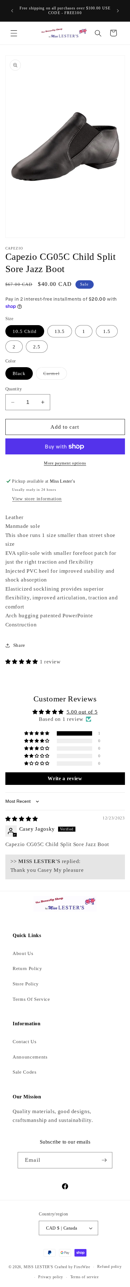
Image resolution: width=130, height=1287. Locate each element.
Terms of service (84, 1277)
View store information (37, 498)
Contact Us (25, 1041)
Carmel (55, 374)
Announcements (30, 1056)
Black (19, 373)
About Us (23, 953)
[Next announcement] (118, 11)
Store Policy (26, 983)
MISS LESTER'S (39, 1267)
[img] (21, 819)
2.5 (36, 346)
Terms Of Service (31, 999)
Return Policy (27, 968)
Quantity (13, 388)
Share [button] (19, 645)
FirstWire (81, 1267)
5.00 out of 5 (82, 712)
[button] (13, 32)
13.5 (60, 331)
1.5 (106, 331)
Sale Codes (25, 1072)
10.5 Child (25, 331)
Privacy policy (50, 1277)
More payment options (65, 463)
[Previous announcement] (12, 11)
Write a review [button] (65, 778)
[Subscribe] (104, 1160)
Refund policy (109, 1266)
